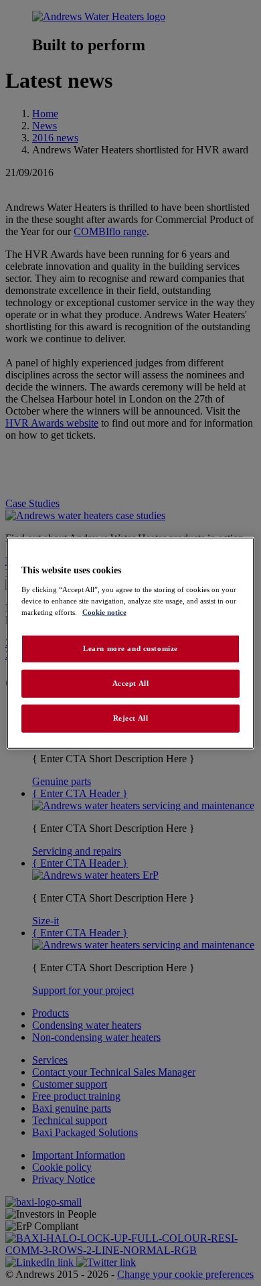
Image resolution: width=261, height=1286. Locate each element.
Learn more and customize (130, 648)
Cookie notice (104, 612)
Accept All (130, 682)
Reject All (131, 717)
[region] (131, 643)
